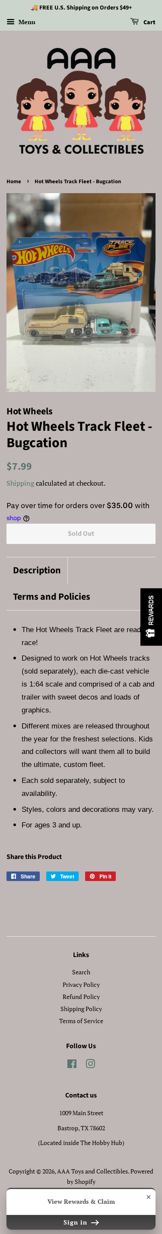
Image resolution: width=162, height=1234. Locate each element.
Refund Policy (81, 996)
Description (37, 570)
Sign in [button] (76, 1222)
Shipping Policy (81, 1009)
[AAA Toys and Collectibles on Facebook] (72, 1065)
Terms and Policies (51, 597)
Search (81, 972)
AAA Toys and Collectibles (92, 1171)
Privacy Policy (81, 984)
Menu (26, 22)
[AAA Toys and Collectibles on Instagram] (90, 1065)
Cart (149, 22)
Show (151, 617)
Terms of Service (81, 1021)
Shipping (20, 483)
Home (13, 181)
